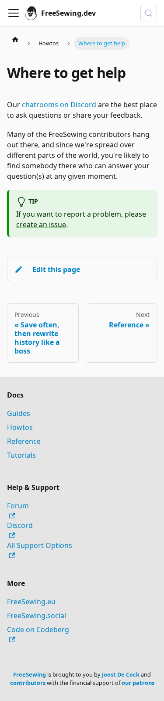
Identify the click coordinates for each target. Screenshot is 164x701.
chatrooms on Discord (59, 104)
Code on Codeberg (38, 629)
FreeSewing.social (36, 615)
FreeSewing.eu (31, 601)
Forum (18, 505)
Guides (18, 413)
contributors (27, 683)
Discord (20, 525)
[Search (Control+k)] (148, 13)
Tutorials (21, 455)
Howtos (20, 427)
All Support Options (39, 545)
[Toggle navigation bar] (13, 13)
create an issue (41, 224)
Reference (24, 441)
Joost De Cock (121, 674)
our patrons (138, 683)
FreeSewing (29, 674)
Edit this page (56, 269)
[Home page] (15, 39)
